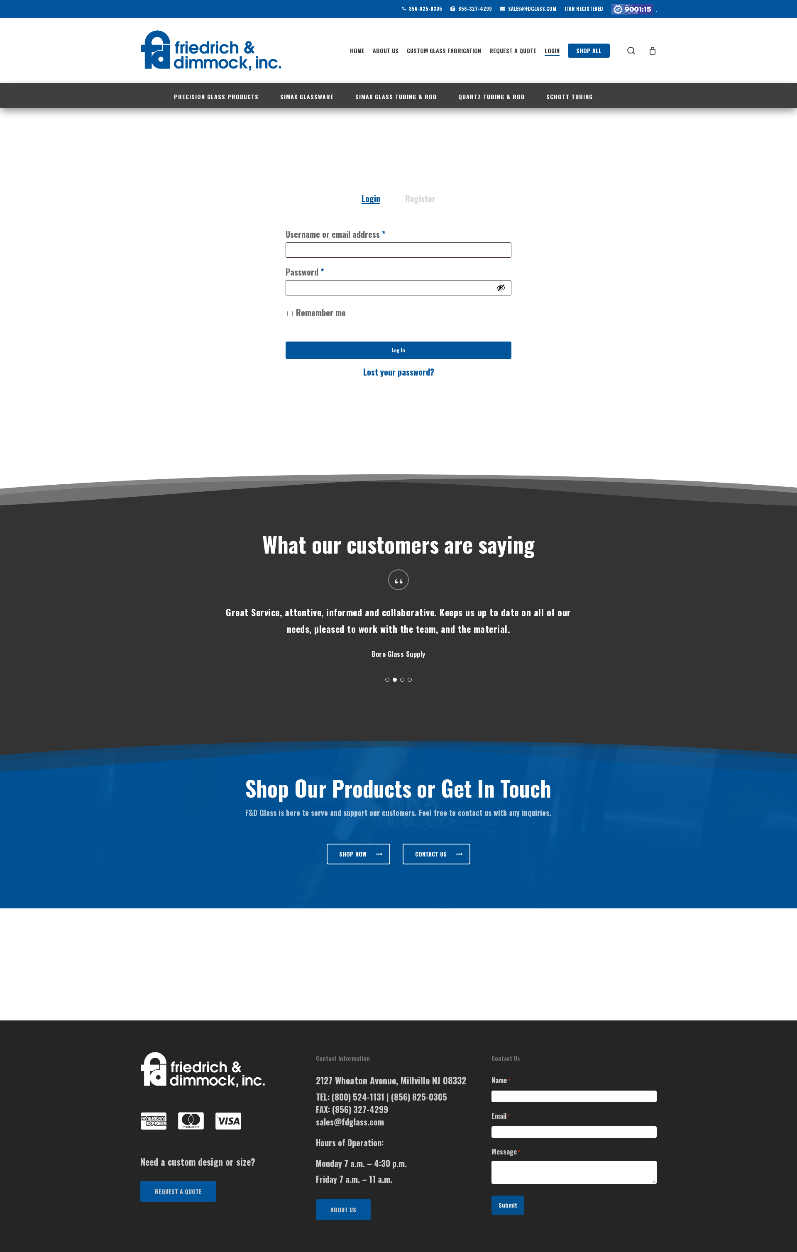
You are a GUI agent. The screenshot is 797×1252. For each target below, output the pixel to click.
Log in (398, 350)
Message (506, 1152)
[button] (358, 854)
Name (501, 1080)
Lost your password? (398, 372)
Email (500, 1116)
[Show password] (501, 287)
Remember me (321, 312)
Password (320, 271)
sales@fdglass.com (350, 1121)
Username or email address (351, 233)
